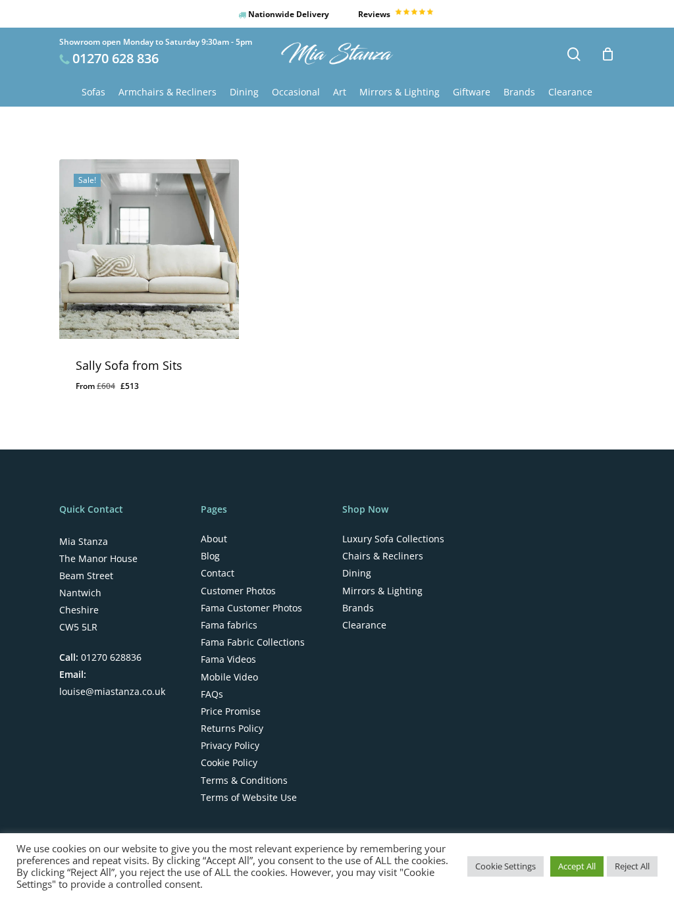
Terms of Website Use (249, 798)
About (214, 539)
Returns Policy (232, 728)
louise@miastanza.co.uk (112, 691)
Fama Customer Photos (251, 608)
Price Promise (231, 711)
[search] (574, 54)
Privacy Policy (230, 746)
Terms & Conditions (244, 780)
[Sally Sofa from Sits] (149, 249)
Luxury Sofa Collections (393, 539)
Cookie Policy (229, 763)
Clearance (364, 625)
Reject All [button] (632, 866)
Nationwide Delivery (287, 14)
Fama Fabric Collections (253, 642)
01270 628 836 (115, 58)
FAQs (212, 694)
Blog (210, 556)
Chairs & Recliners (382, 556)
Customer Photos (238, 591)
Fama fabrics (229, 625)
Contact (217, 573)
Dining (356, 573)
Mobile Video (229, 677)
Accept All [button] (577, 866)
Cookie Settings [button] (505, 866)
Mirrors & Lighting (382, 591)
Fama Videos (228, 659)
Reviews (375, 14)
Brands (358, 608)
